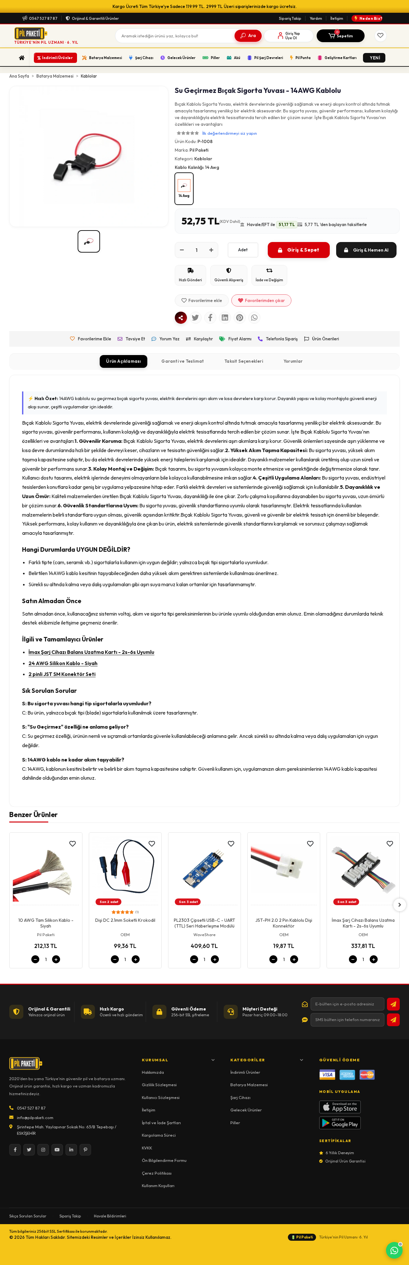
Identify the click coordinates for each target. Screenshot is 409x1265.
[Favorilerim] (380, 36)
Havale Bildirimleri (110, 1216)
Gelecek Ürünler (246, 1109)
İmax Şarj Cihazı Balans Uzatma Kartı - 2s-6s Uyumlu (91, 652)
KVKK (147, 1147)
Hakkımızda (153, 1072)
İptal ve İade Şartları (161, 1122)
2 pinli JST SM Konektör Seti (62, 674)
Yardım (316, 18)
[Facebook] (15, 1149)
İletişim (336, 18)
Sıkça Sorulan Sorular (27, 1216)
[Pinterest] (85, 1149)
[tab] (123, 361)
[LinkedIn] (71, 1149)
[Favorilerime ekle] (72, 844)
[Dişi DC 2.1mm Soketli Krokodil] (125, 870)
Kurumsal (155, 1059)
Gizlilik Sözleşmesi (159, 1084)
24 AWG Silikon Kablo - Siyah (62, 663)
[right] (399, 905)
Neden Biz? (370, 18)
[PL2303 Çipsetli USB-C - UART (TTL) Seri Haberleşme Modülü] (204, 870)
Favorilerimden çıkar (265, 300)
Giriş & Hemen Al (371, 250)
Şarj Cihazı (240, 1097)
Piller (235, 1122)
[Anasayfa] (21, 57)
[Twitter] (29, 1149)
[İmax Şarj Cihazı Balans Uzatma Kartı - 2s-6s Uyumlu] (363, 870)
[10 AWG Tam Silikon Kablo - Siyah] (46, 870)
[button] (341, 35)
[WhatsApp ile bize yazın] (394, 1250)
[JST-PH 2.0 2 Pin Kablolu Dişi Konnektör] (284, 870)
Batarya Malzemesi (249, 1084)
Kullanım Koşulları (158, 1185)
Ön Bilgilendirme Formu (164, 1160)
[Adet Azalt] (182, 250)
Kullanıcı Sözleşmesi (161, 1097)
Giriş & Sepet (303, 250)
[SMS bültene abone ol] (393, 1019)
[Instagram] (43, 1149)
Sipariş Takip (290, 18)
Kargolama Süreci (159, 1135)
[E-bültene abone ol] (393, 1004)
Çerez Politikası (157, 1173)
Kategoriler (247, 1059)
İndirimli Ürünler (245, 1072)
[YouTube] (57, 1149)
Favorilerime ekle (205, 300)
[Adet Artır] (211, 250)
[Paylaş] (181, 318)
